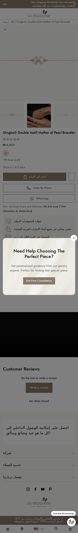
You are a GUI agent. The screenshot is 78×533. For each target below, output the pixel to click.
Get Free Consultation (39, 281)
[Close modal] (74, 238)
